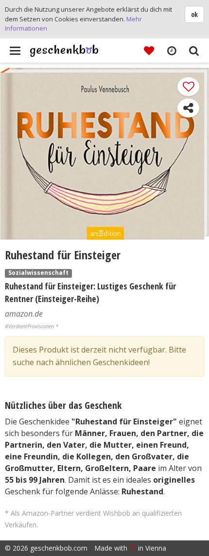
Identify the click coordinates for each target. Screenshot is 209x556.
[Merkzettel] (149, 50)
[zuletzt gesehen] (171, 50)
